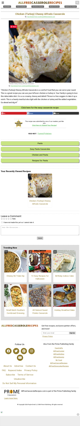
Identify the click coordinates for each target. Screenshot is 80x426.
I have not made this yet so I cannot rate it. (18, 222)
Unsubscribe (19, 379)
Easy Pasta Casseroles (40, 149)
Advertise (18, 366)
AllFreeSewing (58, 357)
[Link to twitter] (16, 351)
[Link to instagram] (31, 351)
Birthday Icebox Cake (64, 276)
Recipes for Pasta (40, 160)
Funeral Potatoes (45, 134)
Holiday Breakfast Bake (64, 310)
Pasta (40, 143)
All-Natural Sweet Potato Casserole (40, 311)
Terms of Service (25, 374)
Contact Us (31, 366)
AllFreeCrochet (58, 351)
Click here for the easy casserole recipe (40, 107)
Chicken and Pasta (40, 155)
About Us (7, 366)
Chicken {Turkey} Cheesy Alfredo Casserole (40, 202)
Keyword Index (15, 370)
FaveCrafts (59, 348)
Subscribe (10, 374)
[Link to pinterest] (24, 351)
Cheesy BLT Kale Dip (15, 276)
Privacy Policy (30, 370)
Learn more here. (11, 398)
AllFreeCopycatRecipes (58, 363)
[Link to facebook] (8, 351)
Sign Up (72, 333)
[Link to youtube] (20, 358)
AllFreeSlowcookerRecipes (59, 366)
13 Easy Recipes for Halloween (40, 277)
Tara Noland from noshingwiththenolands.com (41, 17)
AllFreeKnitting (58, 354)
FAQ (4, 370)
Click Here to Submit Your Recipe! (44, 125)
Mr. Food (59, 360)
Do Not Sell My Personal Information (19, 383)
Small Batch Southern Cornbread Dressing (15, 311)
